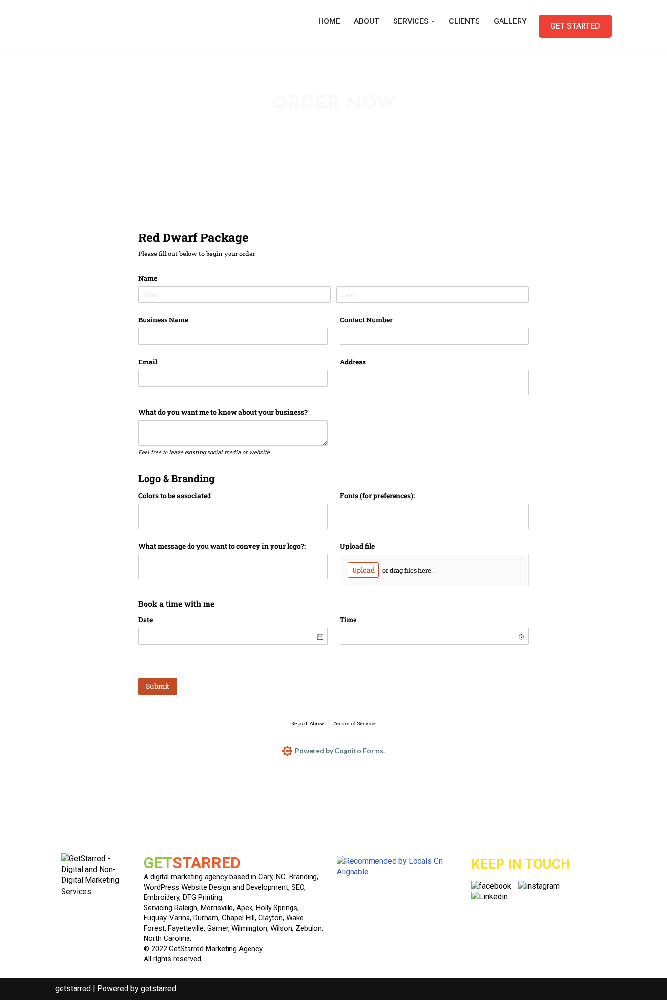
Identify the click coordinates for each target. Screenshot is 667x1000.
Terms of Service (354, 723)
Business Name (163, 319)
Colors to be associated (174, 495)
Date (145, 619)
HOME (329, 21)
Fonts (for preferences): (377, 495)
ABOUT (366, 21)
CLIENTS (464, 21)
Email (147, 361)
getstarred (73, 988)
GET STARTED (575, 26)
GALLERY (510, 21)
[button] (433, 21)
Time (348, 619)
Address (353, 361)
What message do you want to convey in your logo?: (222, 546)
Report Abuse (308, 723)
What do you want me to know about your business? (223, 412)
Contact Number (366, 319)
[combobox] (434, 636)
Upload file (357, 546)
